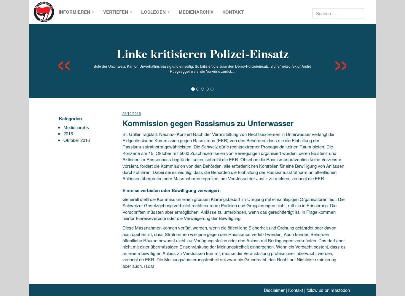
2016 (68, 133)
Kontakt (233, 12)
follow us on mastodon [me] (328, 290)
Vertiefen (116, 12)
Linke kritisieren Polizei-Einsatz (203, 53)
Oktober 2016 (76, 140)
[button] (59, 61)
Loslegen (154, 12)
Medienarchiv (196, 12)
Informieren (75, 12)
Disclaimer (274, 290)
